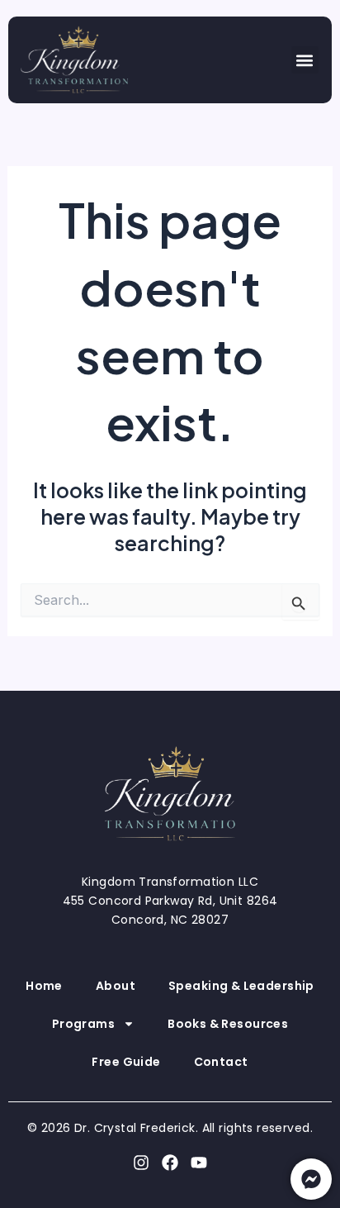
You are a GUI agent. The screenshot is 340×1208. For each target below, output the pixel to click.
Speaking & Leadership (241, 985)
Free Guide (126, 1061)
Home (44, 985)
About (115, 985)
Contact (221, 1061)
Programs (83, 1023)
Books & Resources (228, 1023)
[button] (305, 60)
